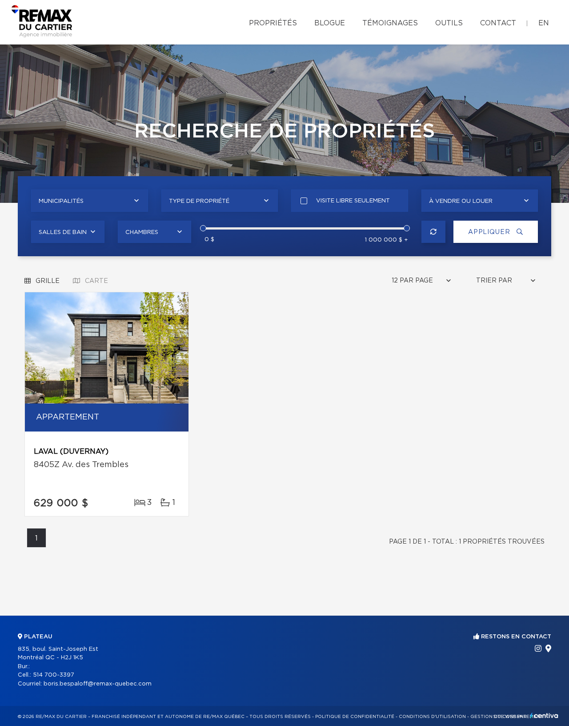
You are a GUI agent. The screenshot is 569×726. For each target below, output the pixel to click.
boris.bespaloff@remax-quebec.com (98, 684)
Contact (498, 23)
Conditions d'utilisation (432, 716)
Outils (449, 23)
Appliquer (490, 232)
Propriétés (273, 23)
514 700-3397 (53, 675)
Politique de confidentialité (354, 716)
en (543, 23)
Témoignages (390, 23)
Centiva (544, 715)
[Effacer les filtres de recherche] (433, 232)
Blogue (329, 23)
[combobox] (89, 201)
